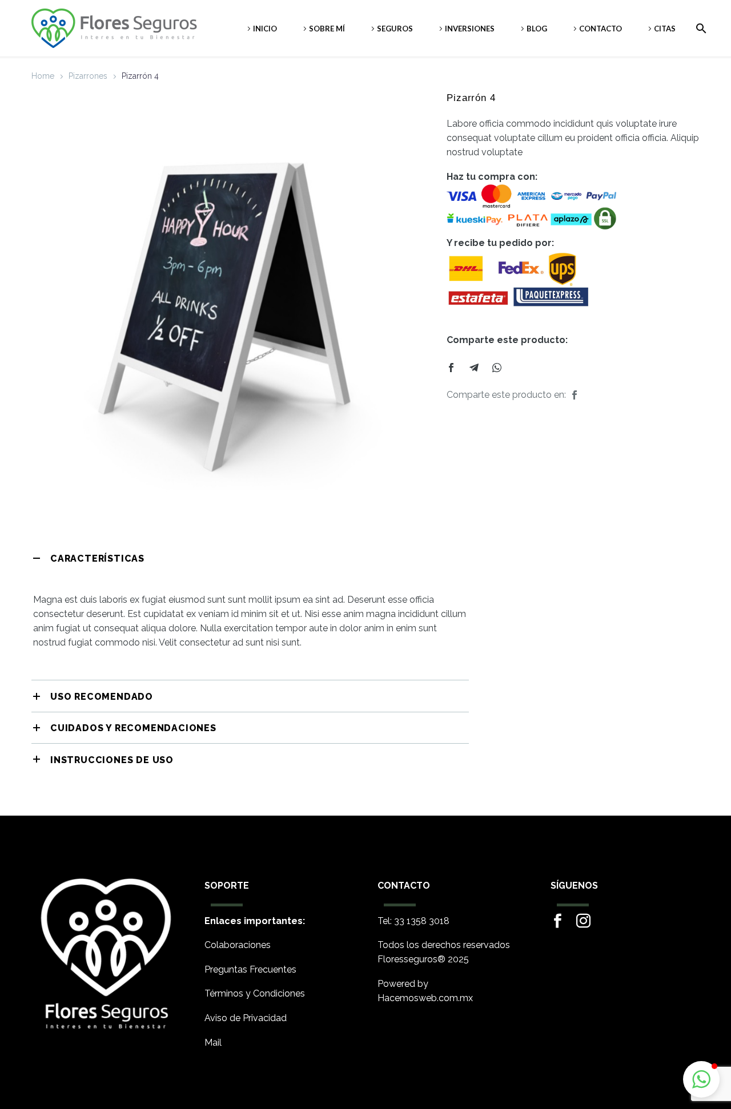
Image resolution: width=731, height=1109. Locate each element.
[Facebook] (451, 367)
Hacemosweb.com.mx (425, 998)
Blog (537, 28)
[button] (701, 1079)
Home (42, 75)
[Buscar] (699, 28)
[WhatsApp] (496, 367)
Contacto (600, 28)
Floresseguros (407, 959)
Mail (213, 1042)
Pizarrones (88, 75)
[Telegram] (474, 367)
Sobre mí (327, 28)
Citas (665, 28)
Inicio (265, 28)
